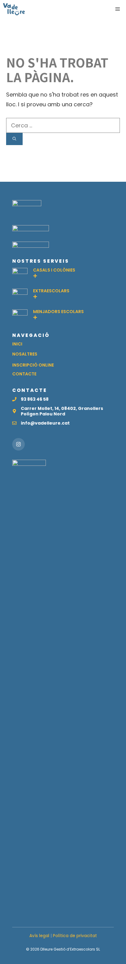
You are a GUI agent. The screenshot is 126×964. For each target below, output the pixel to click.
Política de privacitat (75, 936)
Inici (17, 344)
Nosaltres (24, 354)
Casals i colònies (54, 270)
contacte (24, 374)
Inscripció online (33, 365)
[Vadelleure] (14, 9)
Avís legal (39, 936)
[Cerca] (14, 139)
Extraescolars (51, 291)
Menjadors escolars (58, 312)
